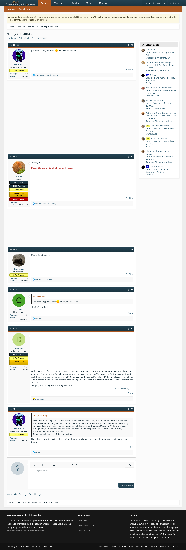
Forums (44, 3)
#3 (132, 249)
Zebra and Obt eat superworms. (161, 113)
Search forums (26, 9)
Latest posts (152, 44)
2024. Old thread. (157, 138)
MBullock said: (39, 296)
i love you (42, 38)
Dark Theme (115, 546)
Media (89, 3)
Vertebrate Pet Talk (154, 95)
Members (103, 3)
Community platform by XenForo (29, 546)
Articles (75, 3)
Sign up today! (41, 19)
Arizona (25, 76)
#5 (132, 329)
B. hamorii (151, 49)
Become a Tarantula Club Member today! (25, 530)
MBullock (13, 38)
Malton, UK (23, 205)
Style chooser (104, 546)
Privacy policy (164, 546)
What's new (59, 3)
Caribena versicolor (158, 125)
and (46, 203)
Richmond (24, 280)
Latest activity (84, 530)
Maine (25, 369)
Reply (130, 69)
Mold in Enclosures (155, 100)
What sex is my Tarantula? (158, 57)
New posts (12, 9)
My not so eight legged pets (159, 87)
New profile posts (86, 525)
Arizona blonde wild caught (159, 62)
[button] (67, 3)
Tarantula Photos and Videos (159, 121)
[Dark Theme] (164, 3)
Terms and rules (150, 546)
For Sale (149, 83)
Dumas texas (23, 320)
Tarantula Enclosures (155, 108)
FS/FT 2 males (155, 166)
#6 (132, 409)
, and (48, 75)
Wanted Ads (151, 134)
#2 (132, 157)
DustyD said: (38, 415)
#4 (132, 289)
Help (172, 546)
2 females (153, 75)
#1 (132, 45)
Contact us (139, 546)
